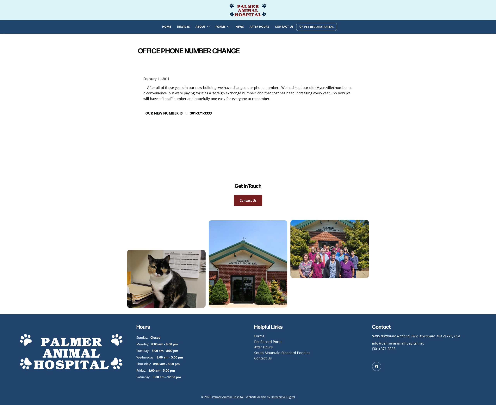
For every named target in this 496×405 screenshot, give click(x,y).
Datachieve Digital (283, 397)
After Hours (263, 347)
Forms (259, 336)
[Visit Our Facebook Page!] (376, 366)
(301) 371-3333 (383, 348)
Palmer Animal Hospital (228, 397)
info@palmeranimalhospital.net (398, 343)
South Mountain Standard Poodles (282, 353)
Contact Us (248, 200)
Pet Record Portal (268, 342)
